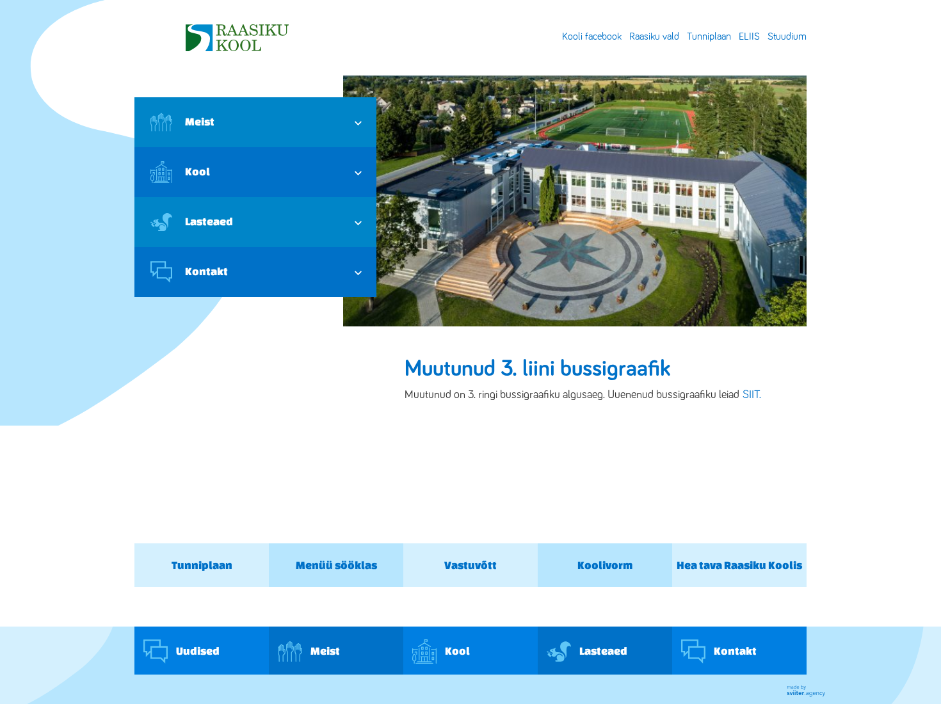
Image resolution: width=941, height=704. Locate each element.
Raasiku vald (654, 36)
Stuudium (787, 36)
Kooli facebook (592, 36)
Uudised (197, 650)
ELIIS (749, 36)
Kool (197, 171)
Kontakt (206, 271)
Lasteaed (209, 221)
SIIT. (752, 395)
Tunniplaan (709, 36)
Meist (199, 121)
